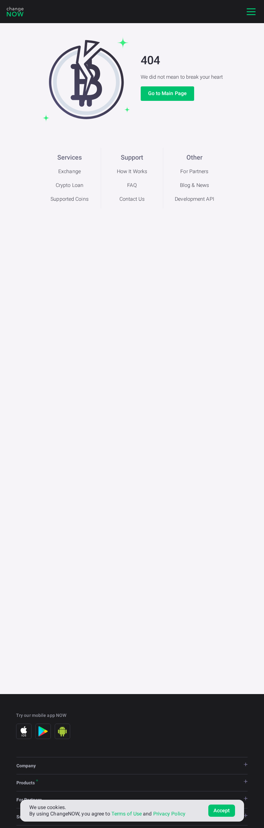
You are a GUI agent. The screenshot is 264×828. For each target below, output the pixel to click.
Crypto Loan (69, 185)
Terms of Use (126, 814)
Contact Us (132, 199)
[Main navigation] (251, 11)
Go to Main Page (167, 93)
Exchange (69, 171)
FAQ (132, 185)
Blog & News (194, 185)
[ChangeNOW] (15, 11)
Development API (194, 199)
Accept (221, 810)
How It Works (132, 171)
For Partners (194, 171)
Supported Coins (70, 199)
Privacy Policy (169, 814)
